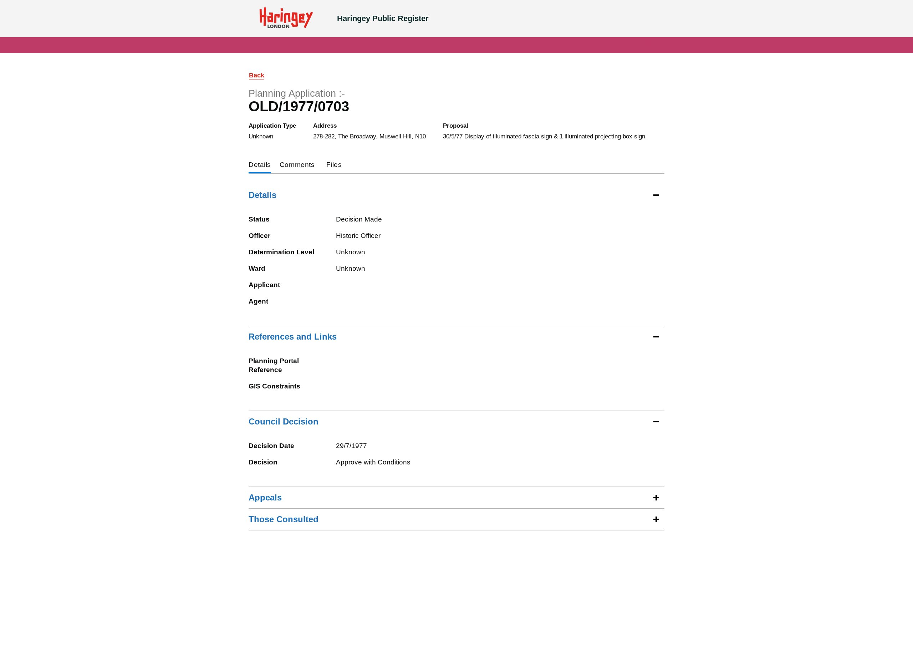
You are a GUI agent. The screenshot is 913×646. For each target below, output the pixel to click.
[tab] (260, 165)
